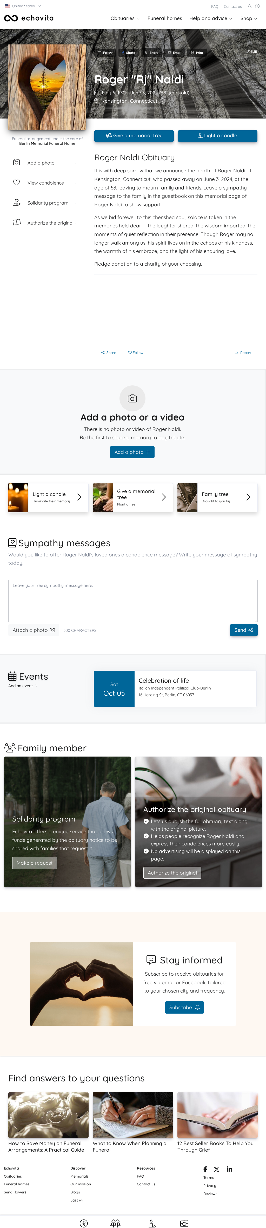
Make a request (35, 863)
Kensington (114, 101)
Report (245, 352)
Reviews (210, 1193)
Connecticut (143, 101)
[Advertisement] (175, 310)
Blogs (75, 1192)
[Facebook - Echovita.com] (205, 1170)
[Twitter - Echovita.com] (217, 1170)
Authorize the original (172, 873)
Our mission (80, 1184)
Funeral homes (165, 18)
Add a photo (129, 452)
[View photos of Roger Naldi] (47, 87)
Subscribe (181, 1007)
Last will (77, 1200)
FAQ (214, 6)
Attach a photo (30, 630)
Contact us (233, 6)
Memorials (79, 1176)
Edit (253, 51)
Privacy (209, 1185)
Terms (208, 1177)
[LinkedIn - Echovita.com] (229, 1170)
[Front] (29, 18)
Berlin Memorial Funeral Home (47, 143)
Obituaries (123, 18)
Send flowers (15, 1192)
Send (240, 630)
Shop (246, 18)
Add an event (20, 685)
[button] (23, 6)
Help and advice (208, 18)
